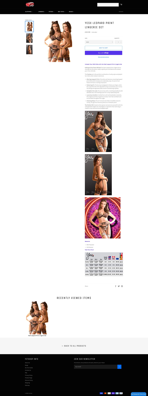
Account (121, 11)
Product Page (28, 378)
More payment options (103, 57)
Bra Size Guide (29, 367)
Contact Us (28, 370)
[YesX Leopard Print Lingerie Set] (37, 318)
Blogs (26, 365)
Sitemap (27, 385)
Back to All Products (75, 346)
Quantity (117, 38)
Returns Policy (29, 380)
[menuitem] (28, 11)
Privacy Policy (28, 375)
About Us (27, 362)
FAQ (26, 372)
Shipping (27, 382)
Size (86, 38)
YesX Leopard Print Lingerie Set (37, 335)
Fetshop (30, 393)
